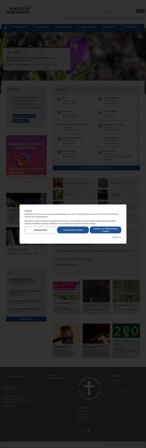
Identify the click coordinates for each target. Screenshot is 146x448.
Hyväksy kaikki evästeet (73, 230)
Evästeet (116, 237)
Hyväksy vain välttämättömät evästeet (105, 229)
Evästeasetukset (40, 230)
